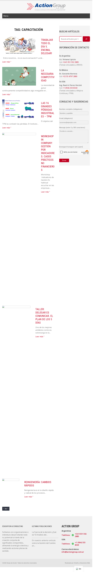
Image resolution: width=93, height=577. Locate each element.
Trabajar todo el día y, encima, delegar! (47, 46)
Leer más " (6, 62)
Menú (5, 16)
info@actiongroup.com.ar (73, 552)
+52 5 (65, 76)
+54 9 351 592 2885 (71, 62)
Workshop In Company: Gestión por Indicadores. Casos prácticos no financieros (48, 153)
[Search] (86, 39)
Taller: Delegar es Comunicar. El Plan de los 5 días (44, 316)
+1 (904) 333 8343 (70, 88)
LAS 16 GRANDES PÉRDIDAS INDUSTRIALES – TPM (47, 109)
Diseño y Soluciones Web (82, 563)
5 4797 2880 (72, 76)
